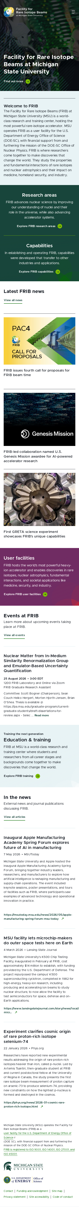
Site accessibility (39, 1197)
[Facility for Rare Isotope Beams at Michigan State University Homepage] (25, 12)
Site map (57, 1191)
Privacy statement (15, 1197)
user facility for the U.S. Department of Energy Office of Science (37, 1135)
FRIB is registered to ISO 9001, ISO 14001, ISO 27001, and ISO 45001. (39, 1151)
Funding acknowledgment (32, 1191)
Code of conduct (63, 1197)
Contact (8, 1191)
